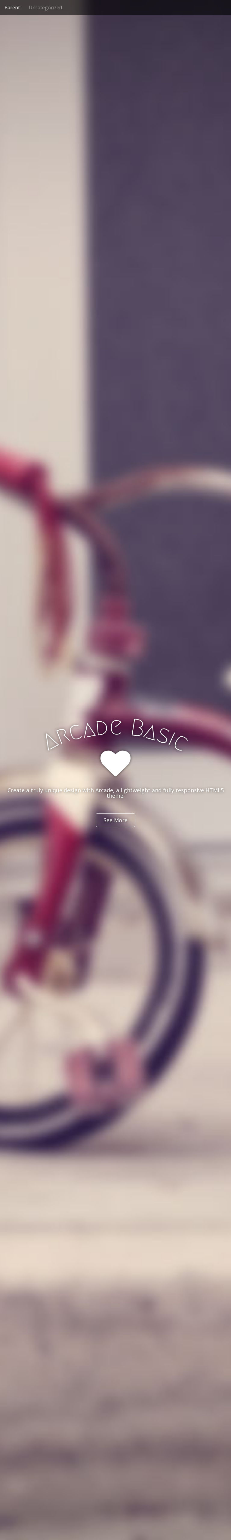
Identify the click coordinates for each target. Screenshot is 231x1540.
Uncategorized (45, 7)
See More (115, 820)
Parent (12, 7)
